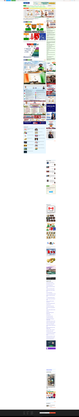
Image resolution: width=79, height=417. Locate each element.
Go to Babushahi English (8, 0)
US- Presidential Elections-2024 (50, 297)
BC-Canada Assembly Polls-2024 (50, 303)
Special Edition (49, 369)
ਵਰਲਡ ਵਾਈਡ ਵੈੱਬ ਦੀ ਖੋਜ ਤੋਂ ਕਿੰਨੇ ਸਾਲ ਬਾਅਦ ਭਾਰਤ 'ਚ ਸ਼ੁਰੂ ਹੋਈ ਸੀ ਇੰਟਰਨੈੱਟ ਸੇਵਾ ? (50, 247)
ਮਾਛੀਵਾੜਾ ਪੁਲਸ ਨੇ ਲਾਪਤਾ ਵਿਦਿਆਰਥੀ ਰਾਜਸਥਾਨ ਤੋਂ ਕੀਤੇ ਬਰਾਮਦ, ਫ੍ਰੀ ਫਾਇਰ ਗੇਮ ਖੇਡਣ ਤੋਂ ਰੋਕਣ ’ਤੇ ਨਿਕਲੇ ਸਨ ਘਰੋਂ (51, 40)
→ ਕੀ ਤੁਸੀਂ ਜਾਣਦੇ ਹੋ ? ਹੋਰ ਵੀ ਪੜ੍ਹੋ (52, 265)
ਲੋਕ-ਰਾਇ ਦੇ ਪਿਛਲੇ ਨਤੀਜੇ (53, 193)
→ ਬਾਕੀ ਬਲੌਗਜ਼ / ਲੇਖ (54, 184)
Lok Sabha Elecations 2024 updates (51, 332)
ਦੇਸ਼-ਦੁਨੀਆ (38, 5)
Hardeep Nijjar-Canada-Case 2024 (50, 321)
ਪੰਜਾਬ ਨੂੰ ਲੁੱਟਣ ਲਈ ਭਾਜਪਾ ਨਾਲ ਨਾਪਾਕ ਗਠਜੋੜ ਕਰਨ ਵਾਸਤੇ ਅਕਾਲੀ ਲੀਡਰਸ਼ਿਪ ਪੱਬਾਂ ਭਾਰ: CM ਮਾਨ (51, 32)
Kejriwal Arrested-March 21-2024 (50, 336)
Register (74, 0)
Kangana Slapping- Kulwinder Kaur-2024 (51, 326)
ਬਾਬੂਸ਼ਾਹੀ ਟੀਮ (19, 0)
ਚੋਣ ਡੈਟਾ (25, 0)
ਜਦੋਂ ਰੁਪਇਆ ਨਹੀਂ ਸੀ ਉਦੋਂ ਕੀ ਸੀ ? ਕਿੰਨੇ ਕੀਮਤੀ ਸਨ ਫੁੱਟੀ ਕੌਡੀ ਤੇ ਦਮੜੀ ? (50, 222)
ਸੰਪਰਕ (26, 0)
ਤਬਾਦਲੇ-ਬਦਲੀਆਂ (27, 5)
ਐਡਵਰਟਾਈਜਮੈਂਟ (23, 0)
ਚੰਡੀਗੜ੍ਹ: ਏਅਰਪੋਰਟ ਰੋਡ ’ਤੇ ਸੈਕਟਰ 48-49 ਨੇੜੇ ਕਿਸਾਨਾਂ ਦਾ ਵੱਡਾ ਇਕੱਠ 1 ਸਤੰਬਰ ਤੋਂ (34, 8)
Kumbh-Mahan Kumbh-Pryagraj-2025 (50, 290)
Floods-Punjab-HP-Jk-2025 (49, 282)
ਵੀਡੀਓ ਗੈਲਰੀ (44, 5)
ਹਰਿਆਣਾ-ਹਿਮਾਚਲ (31, 5)
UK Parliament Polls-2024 (49, 317)
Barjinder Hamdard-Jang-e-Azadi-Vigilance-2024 (50, 328)
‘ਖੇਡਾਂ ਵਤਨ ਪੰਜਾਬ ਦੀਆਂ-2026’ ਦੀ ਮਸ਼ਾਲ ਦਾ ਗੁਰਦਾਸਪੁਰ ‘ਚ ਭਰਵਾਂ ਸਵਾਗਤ (50, 57)
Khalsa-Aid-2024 (48, 314)
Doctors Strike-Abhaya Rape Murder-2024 (50, 313)
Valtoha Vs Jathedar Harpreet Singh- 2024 (50, 301)
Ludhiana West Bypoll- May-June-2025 (50, 287)
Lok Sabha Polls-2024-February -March (50, 334)
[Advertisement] (51, 150)
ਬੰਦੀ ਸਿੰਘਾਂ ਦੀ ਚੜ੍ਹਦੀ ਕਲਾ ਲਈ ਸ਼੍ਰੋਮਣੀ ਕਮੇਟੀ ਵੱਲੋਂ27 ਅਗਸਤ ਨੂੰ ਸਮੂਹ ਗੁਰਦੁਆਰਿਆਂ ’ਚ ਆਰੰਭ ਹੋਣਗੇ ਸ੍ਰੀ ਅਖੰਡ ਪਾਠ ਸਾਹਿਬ (51, 43)
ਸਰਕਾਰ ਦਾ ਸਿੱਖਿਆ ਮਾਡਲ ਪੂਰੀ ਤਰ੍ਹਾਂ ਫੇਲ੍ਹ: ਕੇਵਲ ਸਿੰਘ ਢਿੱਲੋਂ (51, 53)
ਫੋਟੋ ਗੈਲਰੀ (41, 5)
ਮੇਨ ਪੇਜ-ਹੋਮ (25, 5)
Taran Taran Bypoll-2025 (49, 285)
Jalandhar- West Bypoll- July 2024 (50, 322)
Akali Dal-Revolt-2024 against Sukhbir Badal (50, 319)
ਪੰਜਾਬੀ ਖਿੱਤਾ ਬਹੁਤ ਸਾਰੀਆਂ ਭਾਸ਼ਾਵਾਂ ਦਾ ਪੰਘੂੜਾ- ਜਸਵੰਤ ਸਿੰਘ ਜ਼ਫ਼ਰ (51, 51)
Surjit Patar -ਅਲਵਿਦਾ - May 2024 (50, 329)
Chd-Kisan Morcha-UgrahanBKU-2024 (50, 308)
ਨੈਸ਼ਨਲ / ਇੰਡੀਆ (35, 5)
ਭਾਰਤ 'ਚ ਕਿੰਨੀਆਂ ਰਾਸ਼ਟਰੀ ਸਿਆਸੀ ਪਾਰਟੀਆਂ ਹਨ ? (50, 230)
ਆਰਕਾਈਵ (21, 0)
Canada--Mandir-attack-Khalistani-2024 (50, 299)
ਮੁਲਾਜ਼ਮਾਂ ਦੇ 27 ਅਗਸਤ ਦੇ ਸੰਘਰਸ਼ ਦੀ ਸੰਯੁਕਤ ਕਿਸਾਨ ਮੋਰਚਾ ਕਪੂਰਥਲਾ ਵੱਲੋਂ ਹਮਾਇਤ (51, 47)
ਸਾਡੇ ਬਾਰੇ (16, 0)
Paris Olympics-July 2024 (49, 316)
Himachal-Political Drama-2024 (50, 337)
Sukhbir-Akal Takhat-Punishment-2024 (50, 295)
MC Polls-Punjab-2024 (49, 292)
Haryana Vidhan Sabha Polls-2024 (50, 309)
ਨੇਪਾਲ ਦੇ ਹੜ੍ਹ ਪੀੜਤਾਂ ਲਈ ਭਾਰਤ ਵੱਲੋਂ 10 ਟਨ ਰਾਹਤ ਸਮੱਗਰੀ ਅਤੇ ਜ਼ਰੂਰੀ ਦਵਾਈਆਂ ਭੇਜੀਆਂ (51, 30)
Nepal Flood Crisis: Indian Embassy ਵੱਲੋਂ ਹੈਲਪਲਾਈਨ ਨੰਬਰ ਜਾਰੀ (50, 28)
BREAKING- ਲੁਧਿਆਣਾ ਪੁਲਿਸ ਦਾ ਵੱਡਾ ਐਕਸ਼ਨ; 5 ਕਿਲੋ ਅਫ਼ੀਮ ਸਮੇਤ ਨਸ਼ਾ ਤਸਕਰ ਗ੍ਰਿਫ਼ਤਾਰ (51, 37)
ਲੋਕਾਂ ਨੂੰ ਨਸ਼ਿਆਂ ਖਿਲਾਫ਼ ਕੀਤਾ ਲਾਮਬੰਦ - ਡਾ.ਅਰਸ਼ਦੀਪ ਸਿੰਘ (51, 55)
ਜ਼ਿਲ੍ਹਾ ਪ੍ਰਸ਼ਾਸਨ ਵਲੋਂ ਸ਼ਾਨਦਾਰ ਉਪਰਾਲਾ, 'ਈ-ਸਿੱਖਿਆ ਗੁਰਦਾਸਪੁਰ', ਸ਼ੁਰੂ (51, 49)
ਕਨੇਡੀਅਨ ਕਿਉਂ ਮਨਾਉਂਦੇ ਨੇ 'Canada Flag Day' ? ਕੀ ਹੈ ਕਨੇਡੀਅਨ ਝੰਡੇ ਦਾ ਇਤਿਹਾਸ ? (50, 213)
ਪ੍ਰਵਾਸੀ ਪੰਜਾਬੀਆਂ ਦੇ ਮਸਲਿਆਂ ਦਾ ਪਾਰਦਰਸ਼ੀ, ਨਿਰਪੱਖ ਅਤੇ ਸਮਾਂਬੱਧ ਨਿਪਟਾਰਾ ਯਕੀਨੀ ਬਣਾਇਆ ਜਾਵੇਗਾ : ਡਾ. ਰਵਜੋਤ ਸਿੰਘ (51, 35)
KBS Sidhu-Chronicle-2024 (49, 331)
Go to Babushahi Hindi (13, 0)
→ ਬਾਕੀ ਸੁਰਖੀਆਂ (53, 61)
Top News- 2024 (48, 304)
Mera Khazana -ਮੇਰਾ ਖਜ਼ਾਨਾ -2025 (50, 283)
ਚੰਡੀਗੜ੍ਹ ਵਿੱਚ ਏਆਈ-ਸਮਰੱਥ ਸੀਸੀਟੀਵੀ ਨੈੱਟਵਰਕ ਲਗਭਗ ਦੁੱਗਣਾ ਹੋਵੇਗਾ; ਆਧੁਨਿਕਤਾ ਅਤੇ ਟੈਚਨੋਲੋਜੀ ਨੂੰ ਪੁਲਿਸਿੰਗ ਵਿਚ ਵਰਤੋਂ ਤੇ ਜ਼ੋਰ (51, 59)
